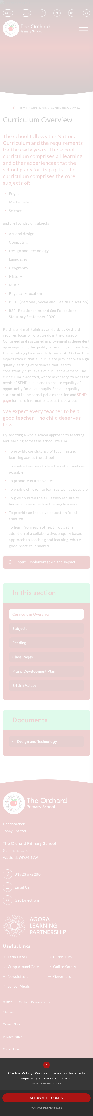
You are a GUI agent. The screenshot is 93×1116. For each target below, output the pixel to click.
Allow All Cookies (46, 1098)
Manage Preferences (46, 1107)
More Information (46, 1083)
